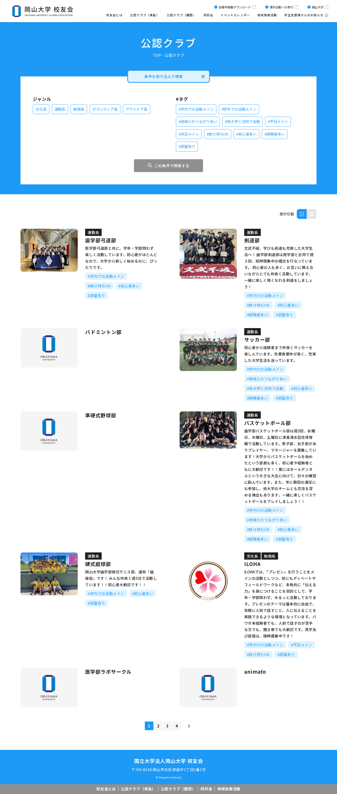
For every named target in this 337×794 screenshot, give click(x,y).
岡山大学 (317, 7)
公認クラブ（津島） (144, 15)
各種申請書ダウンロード (235, 7)
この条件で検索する (171, 165)
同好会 (208, 15)
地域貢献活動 (267, 15)
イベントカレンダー (235, 15)
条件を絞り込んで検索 (163, 76)
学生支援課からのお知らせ (303, 15)
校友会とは (114, 15)
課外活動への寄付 (281, 7)
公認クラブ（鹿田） (181, 15)
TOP (157, 55)
